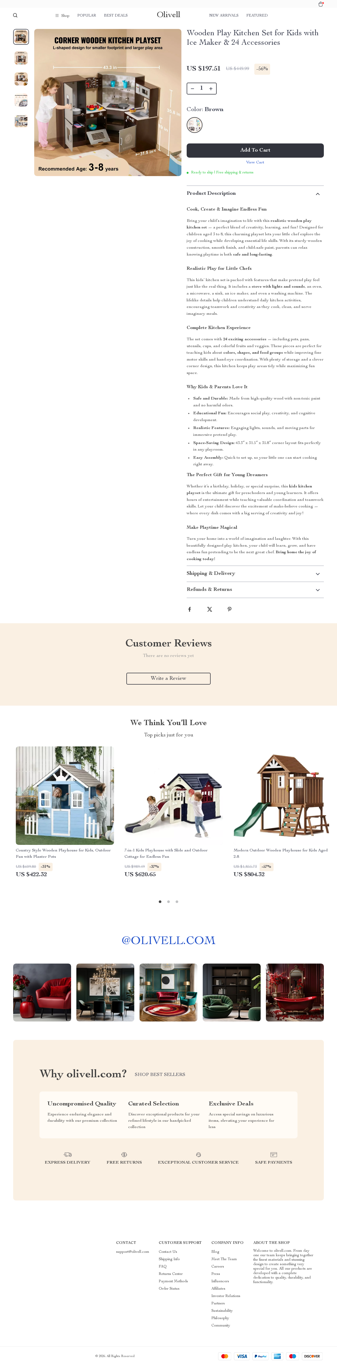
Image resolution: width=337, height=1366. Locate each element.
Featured (257, 16)
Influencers (220, 1281)
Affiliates (218, 1289)
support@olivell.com (132, 1252)
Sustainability (222, 1311)
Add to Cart (255, 150)
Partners (218, 1303)
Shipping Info (169, 1259)
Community (220, 1326)
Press (215, 1274)
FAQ (163, 1267)
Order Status (169, 1289)
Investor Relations (225, 1296)
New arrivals (224, 16)
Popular (86, 16)
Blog (215, 1252)
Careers (217, 1267)
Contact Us (168, 1252)
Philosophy (220, 1318)
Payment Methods (173, 1281)
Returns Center (171, 1274)
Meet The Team (224, 1259)
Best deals (116, 16)
